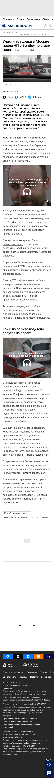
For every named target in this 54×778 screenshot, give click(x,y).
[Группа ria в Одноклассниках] (38, 656)
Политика (7, 672)
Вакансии (7, 688)
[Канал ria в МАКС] (8, 656)
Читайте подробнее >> (15, 421)
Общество (19, 672)
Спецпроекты (9, 677)
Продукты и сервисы (40, 677)
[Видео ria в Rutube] (49, 656)
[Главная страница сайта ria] (16, 26)
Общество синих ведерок (15, 517)
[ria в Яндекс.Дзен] (18, 656)
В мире (43, 672)
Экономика (32, 672)
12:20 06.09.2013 (10, 32)
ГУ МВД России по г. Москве (16, 513)
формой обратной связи (28, 743)
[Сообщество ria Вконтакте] (28, 656)
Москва (34, 517)
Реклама (23, 677)
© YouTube (7, 84)
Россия (45, 517)
